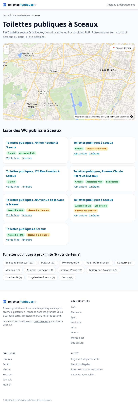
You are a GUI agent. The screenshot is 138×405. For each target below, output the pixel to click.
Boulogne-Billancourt (20, 262)
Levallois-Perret (71, 270)
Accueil (7, 15)
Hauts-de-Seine (21, 15)
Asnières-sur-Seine (40, 270)
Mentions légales (80, 364)
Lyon (73, 317)
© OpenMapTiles (97, 116)
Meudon (13, 270)
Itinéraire (27, 158)
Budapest (8, 374)
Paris (74, 307)
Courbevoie (14, 277)
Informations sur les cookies (87, 369)
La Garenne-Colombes (103, 270)
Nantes (75, 332)
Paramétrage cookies (83, 374)
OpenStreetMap (121, 116)
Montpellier (77, 337)
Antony (67, 277)
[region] (69, 81)
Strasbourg (77, 342)
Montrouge (70, 262)
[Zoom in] (6, 47)
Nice (73, 327)
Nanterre (124, 262)
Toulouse (76, 322)
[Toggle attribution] (132, 117)
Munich (7, 384)
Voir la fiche (12, 158)
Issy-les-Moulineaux (42, 277)
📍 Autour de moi (121, 48)
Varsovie (7, 379)
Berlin (6, 364)
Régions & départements (121, 4)
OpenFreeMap (82, 116)
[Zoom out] (6, 52)
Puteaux (48, 262)
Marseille (76, 312)
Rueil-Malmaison (98, 262)
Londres (7, 359)
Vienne (6, 369)
